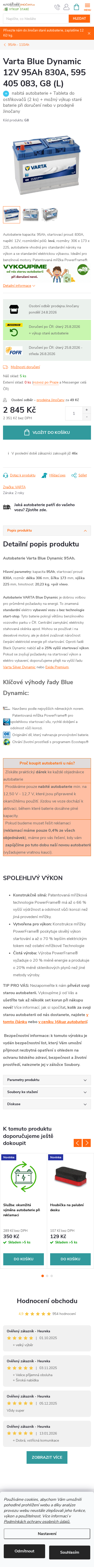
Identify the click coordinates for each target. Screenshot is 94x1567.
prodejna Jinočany (50, 400)
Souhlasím (69, 1552)
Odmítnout (24, 1551)
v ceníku (62, 1022)
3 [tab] (51, 1276)
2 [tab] (47, 1276)
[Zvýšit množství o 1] (86, 410)
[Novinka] (23, 1176)
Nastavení (47, 1534)
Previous (78, 1143)
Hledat (79, 18)
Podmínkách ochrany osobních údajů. (37, 1521)
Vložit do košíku (51, 432)
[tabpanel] (23, 1210)
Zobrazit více (47, 1457)
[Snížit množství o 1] (86, 416)
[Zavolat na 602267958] (57, 7)
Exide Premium (57, 667)
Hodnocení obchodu (47, 1301)
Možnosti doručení (25, 367)
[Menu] (87, 6)
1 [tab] (42, 1276)
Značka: (14, 487)
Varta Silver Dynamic (19, 667)
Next (87, 1143)
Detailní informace (17, 285)
